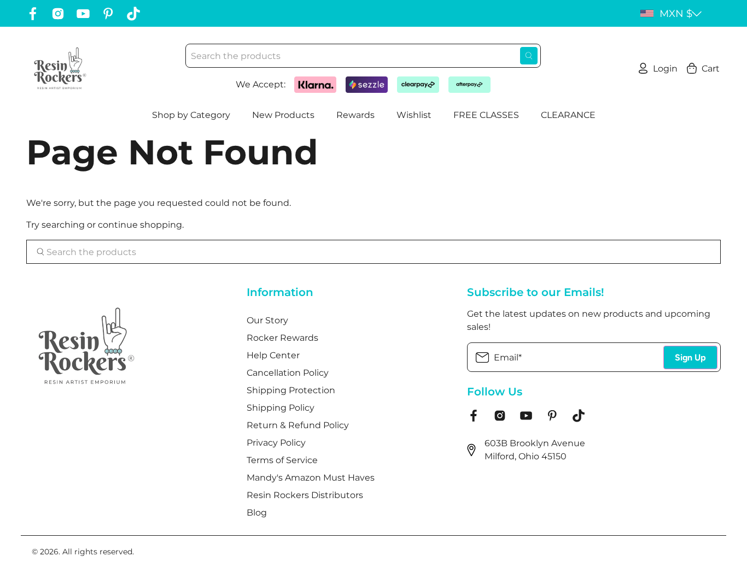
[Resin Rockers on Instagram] (58, 14)
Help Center (273, 355)
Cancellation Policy (288, 373)
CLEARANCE (568, 115)
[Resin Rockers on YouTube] (83, 14)
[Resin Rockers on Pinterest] (108, 14)
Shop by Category (191, 115)
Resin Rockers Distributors (305, 495)
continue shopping (140, 225)
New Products (283, 115)
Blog (257, 512)
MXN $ (676, 14)
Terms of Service (282, 460)
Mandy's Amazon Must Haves (311, 477)
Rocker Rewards (282, 338)
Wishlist (413, 115)
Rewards (355, 115)
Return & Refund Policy (298, 425)
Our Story (267, 320)
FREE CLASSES (486, 115)
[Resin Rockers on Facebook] (33, 14)
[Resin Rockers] (60, 68)
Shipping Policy (280, 408)
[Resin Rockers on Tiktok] (133, 14)
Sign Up (690, 357)
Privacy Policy (276, 442)
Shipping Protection (291, 390)
